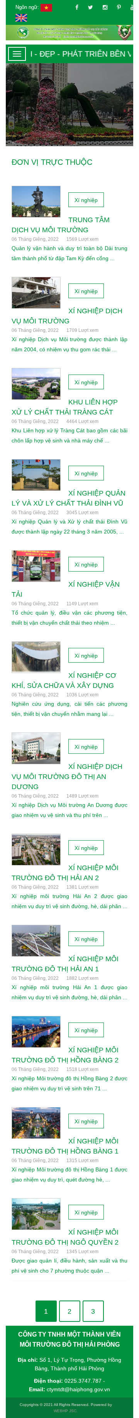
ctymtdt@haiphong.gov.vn (78, 1389)
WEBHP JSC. (66, 1411)
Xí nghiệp (86, 200)
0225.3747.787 (83, 1381)
